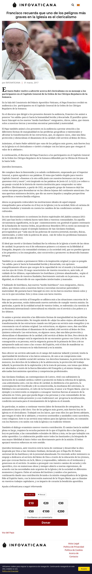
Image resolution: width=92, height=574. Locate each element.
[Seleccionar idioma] (78, 5)
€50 (31, 511)
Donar (46, 522)
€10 (31, 503)
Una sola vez (29, 494)
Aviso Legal (73, 543)
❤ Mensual (41, 494)
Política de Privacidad (74, 547)
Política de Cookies (74, 550)
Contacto (73, 556)
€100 (46, 511)
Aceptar (84, 569)
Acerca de (73, 553)
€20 (45, 503)
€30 (60, 503)
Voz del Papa (8, 532)
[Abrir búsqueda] (73, 5)
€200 (61, 511)
